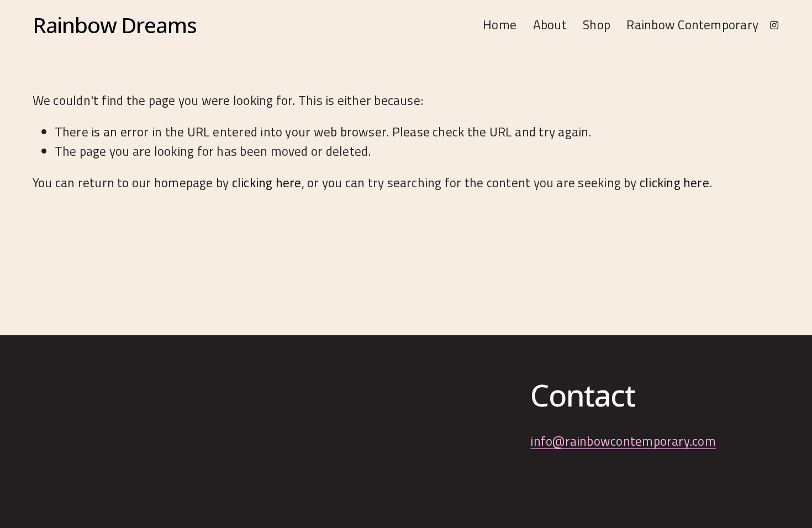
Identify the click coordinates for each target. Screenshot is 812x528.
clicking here (267, 182)
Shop (596, 24)
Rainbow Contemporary (692, 24)
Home (499, 24)
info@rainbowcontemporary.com (622, 441)
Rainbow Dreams (115, 24)
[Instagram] (774, 24)
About (550, 24)
